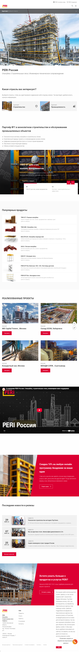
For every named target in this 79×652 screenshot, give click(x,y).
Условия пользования (29, 644)
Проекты (21, 618)
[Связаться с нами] (74, 328)
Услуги (20, 616)
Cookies (45, 644)
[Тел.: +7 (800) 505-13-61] (74, 323)
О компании (22, 621)
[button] (7, 333)
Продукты (21, 613)
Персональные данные (17, 644)
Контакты (21, 624)
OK (59, 647)
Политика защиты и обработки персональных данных (65, 641)
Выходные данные (6, 644)
